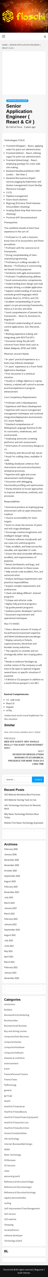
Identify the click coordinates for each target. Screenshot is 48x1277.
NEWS (7, 1149)
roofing (7, 1203)
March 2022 (9, 913)
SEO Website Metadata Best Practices (22, 794)
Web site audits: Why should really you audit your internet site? (23, 743)
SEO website (10, 1219)
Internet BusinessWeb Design (18, 1144)
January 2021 (10, 972)
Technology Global (13, 1240)
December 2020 (11, 978)
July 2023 (8, 897)
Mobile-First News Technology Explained (23, 822)
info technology (11, 1138)
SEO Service (10, 1213)
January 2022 (10, 924)
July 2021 (8, 940)
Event (7, 1068)
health (7, 1101)
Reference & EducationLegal (17, 1187)
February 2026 (11, 849)
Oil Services (9, 1165)
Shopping (8, 1224)
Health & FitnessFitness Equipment (21, 1117)
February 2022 (11, 918)
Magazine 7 (40, 1269)
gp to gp (8, 1095)
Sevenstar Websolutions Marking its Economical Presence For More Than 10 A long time (26, 757)
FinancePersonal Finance (16, 1074)
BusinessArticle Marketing (16, 1015)
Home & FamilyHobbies (15, 1133)
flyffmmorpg (10, 1084)
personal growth (12, 1176)
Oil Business (10, 1160)
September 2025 (12, 875)
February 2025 (11, 886)
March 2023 (9, 902)
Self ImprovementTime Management (22, 1208)
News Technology (12, 1154)
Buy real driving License (15, 1031)
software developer (17, 101)
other (6, 1170)
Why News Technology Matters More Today (21, 816)
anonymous (9, 1004)
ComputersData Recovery (16, 1036)
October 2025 (10, 870)
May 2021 (8, 951)
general (7, 1090)
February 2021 (11, 967)
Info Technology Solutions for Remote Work (22, 807)
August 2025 (10, 881)
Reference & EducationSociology (20, 1192)
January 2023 (10, 908)
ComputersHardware (14, 1047)
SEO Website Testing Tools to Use (20, 799)
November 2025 (11, 865)
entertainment (11, 1063)
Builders (8, 1009)
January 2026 (10, 854)
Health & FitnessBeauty (15, 1111)
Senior (37, 732)
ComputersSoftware (13, 1052)
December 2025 (11, 859)
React (31, 732)
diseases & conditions (14, 1058)
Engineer (24, 732)
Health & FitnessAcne (14, 1106)
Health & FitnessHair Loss (16, 1122)
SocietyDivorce (11, 1230)
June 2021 (9, 945)
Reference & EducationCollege (19, 1181)
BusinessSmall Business (15, 1025)
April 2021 (8, 956)
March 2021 (9, 961)
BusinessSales (11, 1020)
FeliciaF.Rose (16, 126)
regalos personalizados (15, 1197)
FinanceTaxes (10, 1079)
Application (14, 732)
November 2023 (11, 892)
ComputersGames (12, 1041)
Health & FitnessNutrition (16, 1127)
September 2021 (12, 929)
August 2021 (10, 935)
